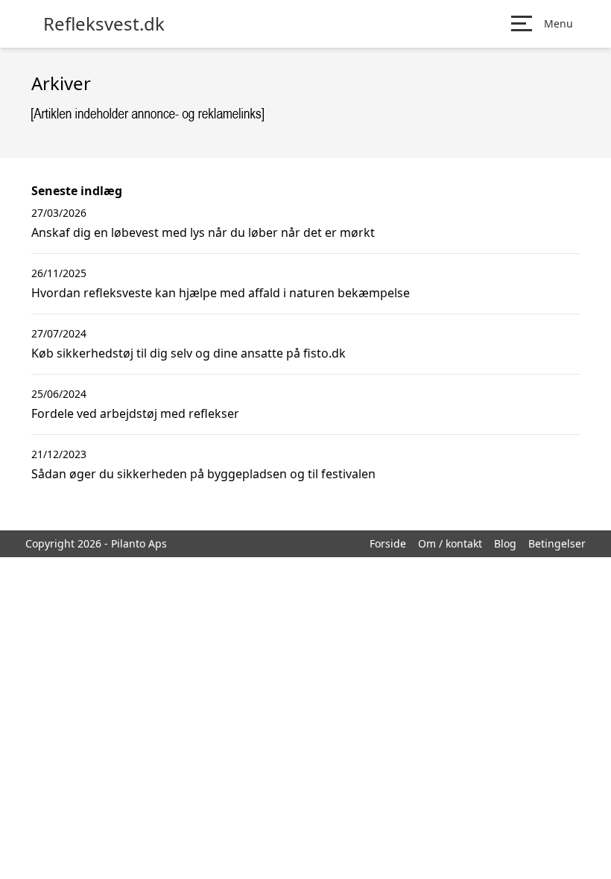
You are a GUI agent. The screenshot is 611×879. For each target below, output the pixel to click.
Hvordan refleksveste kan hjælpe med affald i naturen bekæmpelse (220, 293)
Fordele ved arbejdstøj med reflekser (135, 413)
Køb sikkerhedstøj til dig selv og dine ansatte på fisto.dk (188, 353)
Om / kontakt (450, 543)
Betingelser (557, 543)
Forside (388, 543)
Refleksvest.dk (104, 24)
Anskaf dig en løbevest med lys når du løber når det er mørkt (203, 232)
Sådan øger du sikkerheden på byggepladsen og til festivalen (203, 474)
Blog (505, 543)
